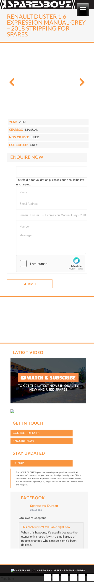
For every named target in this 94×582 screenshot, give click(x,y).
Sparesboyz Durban (44, 506)
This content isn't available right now (45, 527)
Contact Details (26, 433)
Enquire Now (23, 441)
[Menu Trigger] (83, 9)
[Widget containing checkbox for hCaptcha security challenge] (50, 263)
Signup (18, 463)
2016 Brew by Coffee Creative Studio (58, 570)
